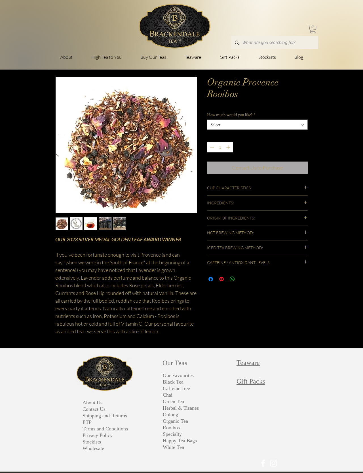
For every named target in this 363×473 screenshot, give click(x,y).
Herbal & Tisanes (181, 408)
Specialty (172, 434)
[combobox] (257, 125)
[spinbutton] (220, 147)
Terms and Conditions (105, 429)
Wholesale (93, 448)
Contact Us (94, 409)
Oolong (170, 414)
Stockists (92, 442)
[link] (313, 29)
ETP (87, 422)
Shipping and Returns (105, 415)
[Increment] (228, 147)
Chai (167, 395)
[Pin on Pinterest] (221, 279)
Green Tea (173, 401)
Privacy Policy (98, 435)
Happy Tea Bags (180, 440)
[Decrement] (211, 147)
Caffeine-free (176, 388)
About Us (92, 402)
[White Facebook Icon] (263, 463)
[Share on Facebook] (210, 279)
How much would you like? (231, 114)
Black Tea (173, 382)
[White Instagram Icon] (273, 463)
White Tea (173, 447)
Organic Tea (175, 421)
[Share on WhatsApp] (232, 279)
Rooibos (171, 427)
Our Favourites (178, 375)
